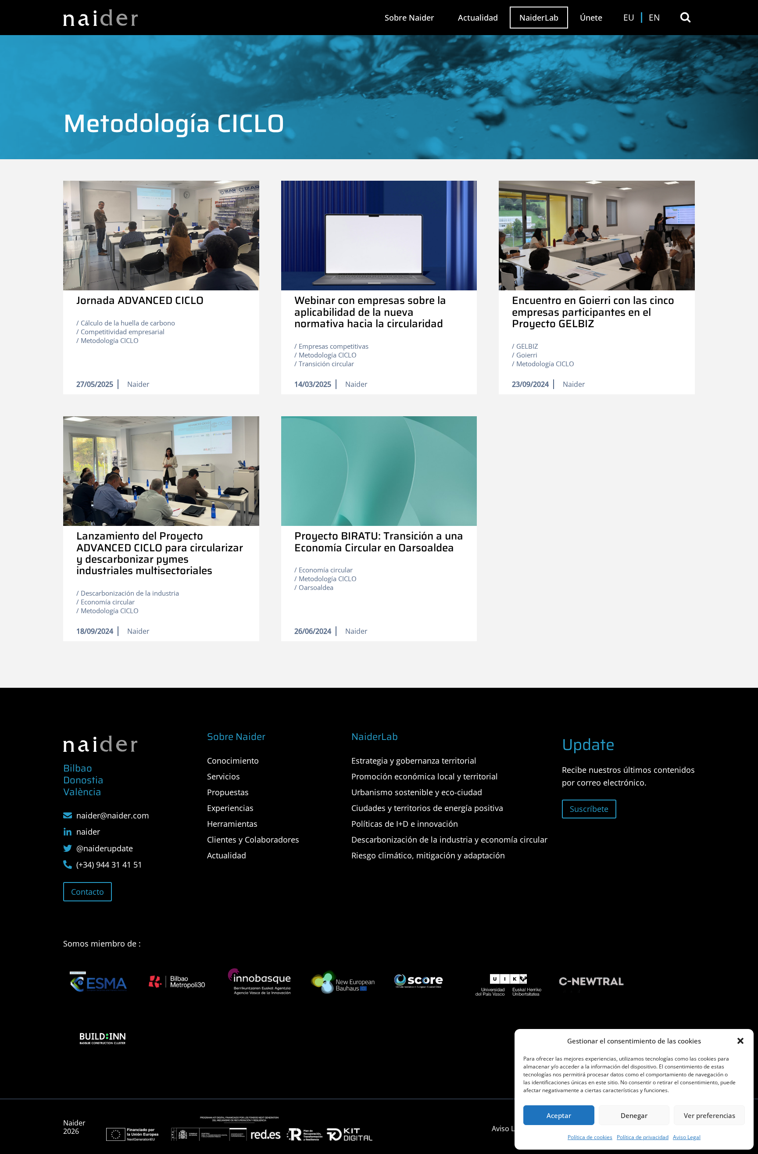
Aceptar (559, 1115)
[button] (740, 1040)
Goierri (526, 354)
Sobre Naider (409, 17)
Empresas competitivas (333, 346)
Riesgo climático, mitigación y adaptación (428, 855)
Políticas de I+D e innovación (404, 823)
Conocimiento (233, 760)
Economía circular (108, 601)
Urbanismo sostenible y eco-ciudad (416, 792)
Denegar (634, 1115)
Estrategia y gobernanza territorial (413, 760)
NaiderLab (538, 17)
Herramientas (232, 823)
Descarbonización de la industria (130, 593)
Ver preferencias (709, 1115)
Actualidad (478, 17)
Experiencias (230, 808)
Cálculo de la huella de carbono (128, 322)
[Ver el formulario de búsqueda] (685, 17)
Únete (591, 17)
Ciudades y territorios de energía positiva (427, 808)
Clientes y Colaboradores (253, 839)
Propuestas (228, 792)
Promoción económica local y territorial (424, 776)
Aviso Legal (687, 1137)
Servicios (223, 776)
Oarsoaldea (316, 587)
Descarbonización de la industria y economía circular (449, 839)
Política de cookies (590, 1137)
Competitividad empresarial (122, 331)
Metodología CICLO (110, 340)
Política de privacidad (643, 1137)
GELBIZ (527, 346)
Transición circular (326, 363)
